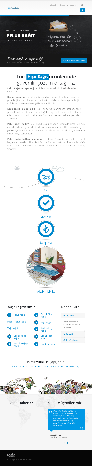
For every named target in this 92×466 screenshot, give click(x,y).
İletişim (62, 5)
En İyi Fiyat (70, 315)
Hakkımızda (52, 5)
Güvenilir (69, 334)
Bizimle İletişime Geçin (74, 60)
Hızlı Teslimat (72, 340)
